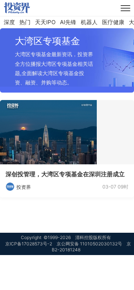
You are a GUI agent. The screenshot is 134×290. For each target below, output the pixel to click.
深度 (9, 22)
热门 (25, 22)
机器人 (89, 22)
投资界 (23, 187)
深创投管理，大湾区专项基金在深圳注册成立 (65, 174)
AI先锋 (68, 22)
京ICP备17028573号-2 (28, 243)
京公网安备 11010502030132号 (89, 243)
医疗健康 (113, 22)
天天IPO (45, 22)
